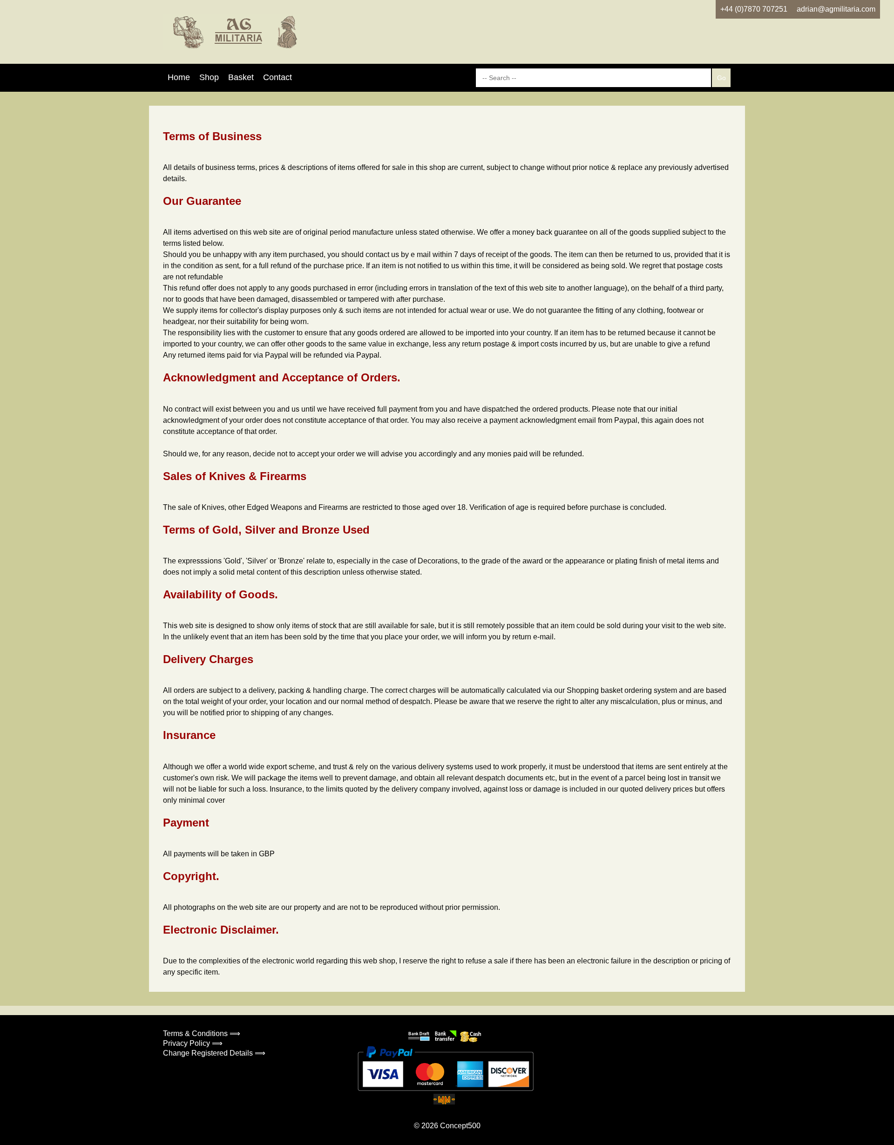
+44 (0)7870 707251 (753, 9)
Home (179, 77)
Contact (277, 77)
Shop (209, 77)
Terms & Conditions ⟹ (201, 1033)
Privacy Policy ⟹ (193, 1043)
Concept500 (460, 1126)
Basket (241, 77)
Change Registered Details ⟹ (214, 1053)
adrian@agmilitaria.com (836, 9)
